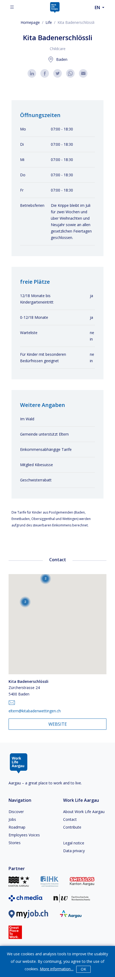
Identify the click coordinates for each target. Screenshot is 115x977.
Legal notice (73, 842)
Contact (70, 819)
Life (48, 22)
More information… (57, 968)
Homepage (30, 22)
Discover (16, 811)
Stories (15, 842)
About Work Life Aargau (84, 811)
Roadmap (17, 827)
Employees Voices (24, 834)
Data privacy (74, 850)
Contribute (72, 827)
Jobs (12, 819)
